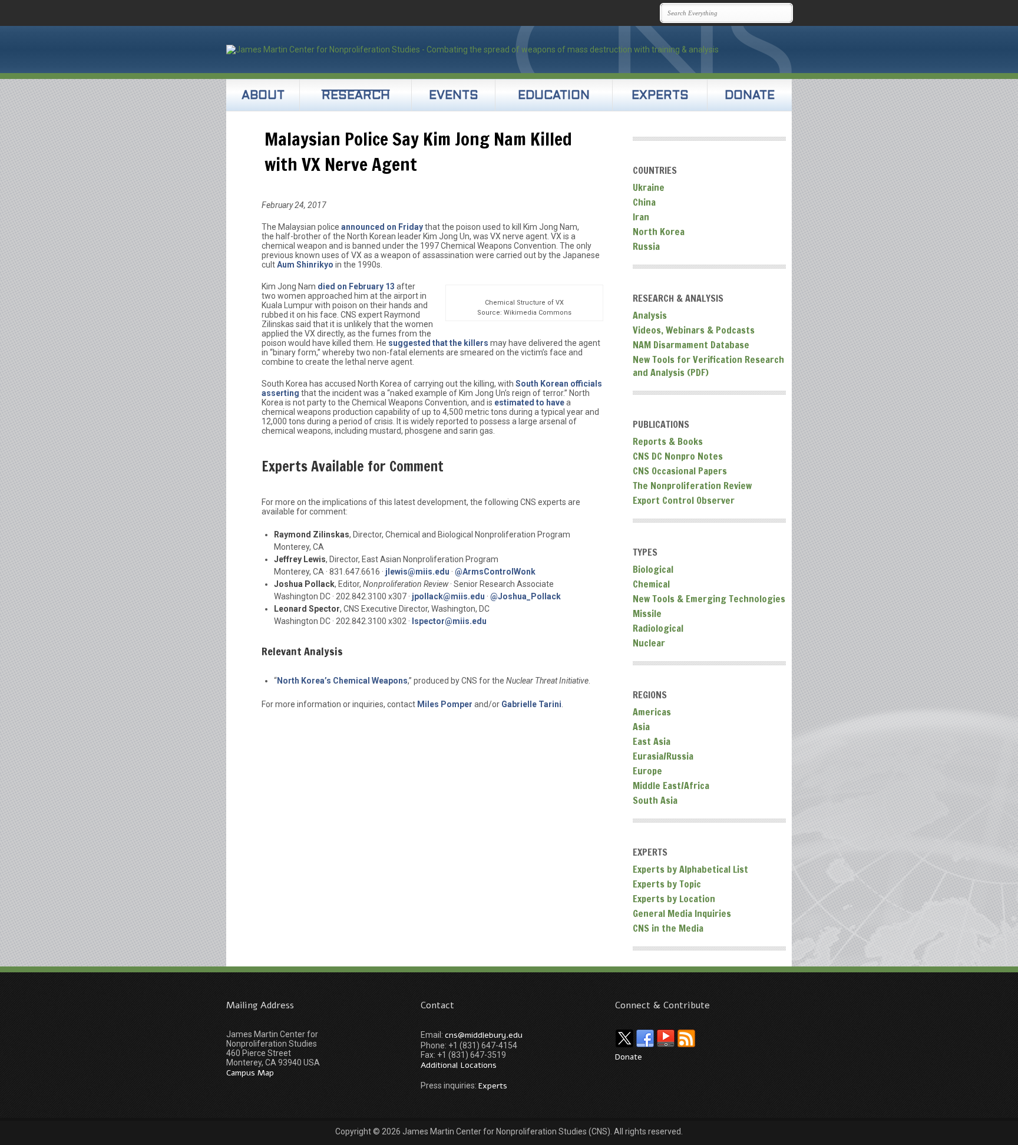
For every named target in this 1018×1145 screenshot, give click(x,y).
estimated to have (529, 402)
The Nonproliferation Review (692, 485)
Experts (660, 96)
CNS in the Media (668, 928)
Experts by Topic (667, 883)
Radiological (658, 628)
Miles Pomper (444, 704)
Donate (750, 96)
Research (356, 96)
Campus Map (250, 1072)
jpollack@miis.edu (448, 596)
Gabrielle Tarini (531, 704)
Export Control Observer (684, 500)
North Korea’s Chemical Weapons (342, 680)
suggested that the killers (438, 343)
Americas (652, 711)
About (263, 96)
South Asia (655, 800)
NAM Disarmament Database (691, 344)
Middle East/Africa (671, 785)
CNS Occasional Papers (680, 470)
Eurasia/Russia (663, 756)
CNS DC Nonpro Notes (678, 456)
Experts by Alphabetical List (690, 869)
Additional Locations (459, 1065)
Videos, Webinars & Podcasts (694, 330)
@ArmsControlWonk (495, 571)
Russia (646, 246)
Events (453, 96)
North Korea (659, 231)
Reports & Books (668, 441)
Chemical (651, 584)
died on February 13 (356, 286)
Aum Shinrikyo (305, 264)
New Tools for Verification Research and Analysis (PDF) (708, 366)
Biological (653, 569)
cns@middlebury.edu (484, 1035)
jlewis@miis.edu (417, 571)
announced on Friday (382, 227)
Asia (641, 726)
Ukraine (649, 187)
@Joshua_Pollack (525, 596)
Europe (647, 770)
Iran (641, 216)
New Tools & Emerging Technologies (709, 598)
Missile (647, 613)
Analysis (650, 315)
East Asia (651, 741)
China (644, 202)
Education (554, 96)
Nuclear (649, 642)
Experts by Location (674, 898)
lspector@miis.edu (449, 621)
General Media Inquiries (682, 913)
